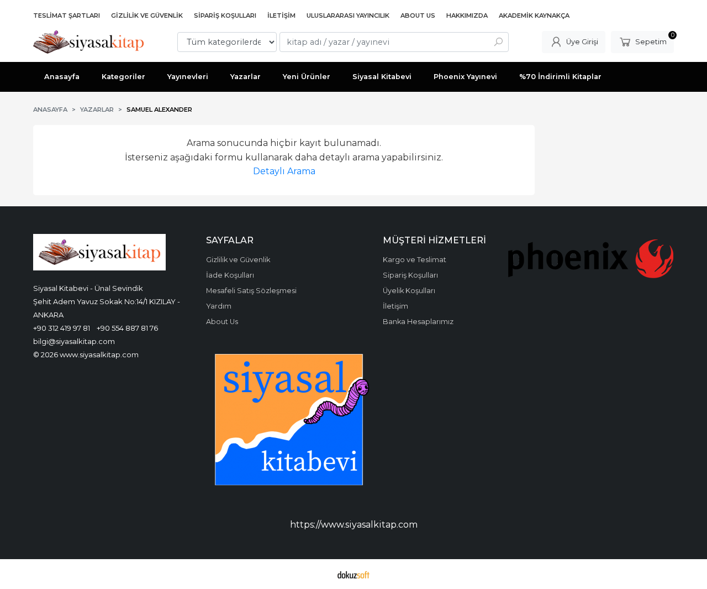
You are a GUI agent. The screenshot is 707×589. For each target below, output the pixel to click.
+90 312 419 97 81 (61, 328)
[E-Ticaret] (353, 574)
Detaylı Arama (284, 171)
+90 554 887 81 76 (127, 328)
